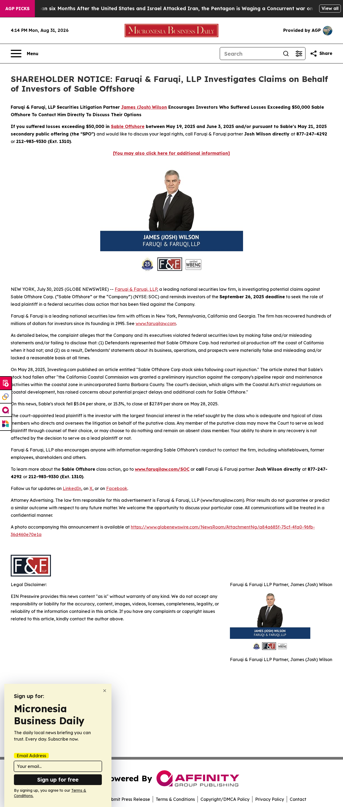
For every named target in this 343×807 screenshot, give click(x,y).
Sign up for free (58, 779)
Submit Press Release (128, 799)
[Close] (104, 690)
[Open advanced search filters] (298, 53)
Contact (298, 799)
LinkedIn (72, 488)
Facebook (116, 488)
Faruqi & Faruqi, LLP (136, 289)
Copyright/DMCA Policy (224, 799)
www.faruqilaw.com (156, 323)
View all (330, 8)
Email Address (31, 755)
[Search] (285, 53)
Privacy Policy (269, 799)
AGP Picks (17, 8)
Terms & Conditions (175, 799)
